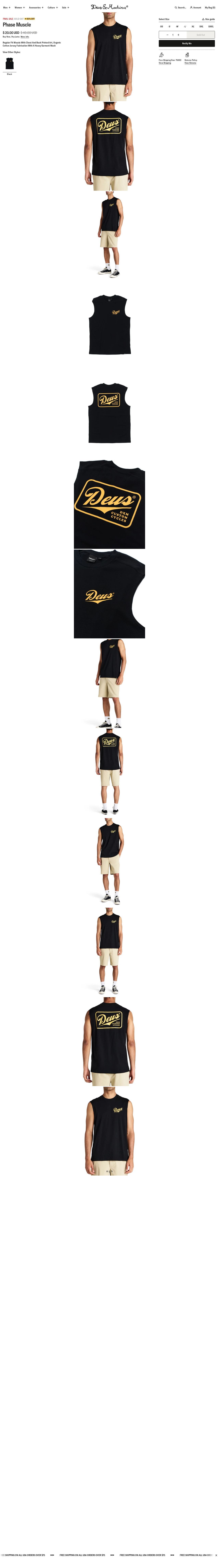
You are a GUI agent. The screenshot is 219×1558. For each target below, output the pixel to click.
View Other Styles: (11, 52)
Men (5, 7)
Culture (51, 7)
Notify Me (187, 43)
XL (193, 26)
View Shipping (165, 63)
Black (9, 74)
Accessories (35, 7)
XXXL (211, 26)
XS (161, 26)
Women (18, 7)
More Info (25, 36)
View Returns (190, 63)
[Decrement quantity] (167, 34)
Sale (64, 7)
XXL (201, 26)
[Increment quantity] (178, 34)
